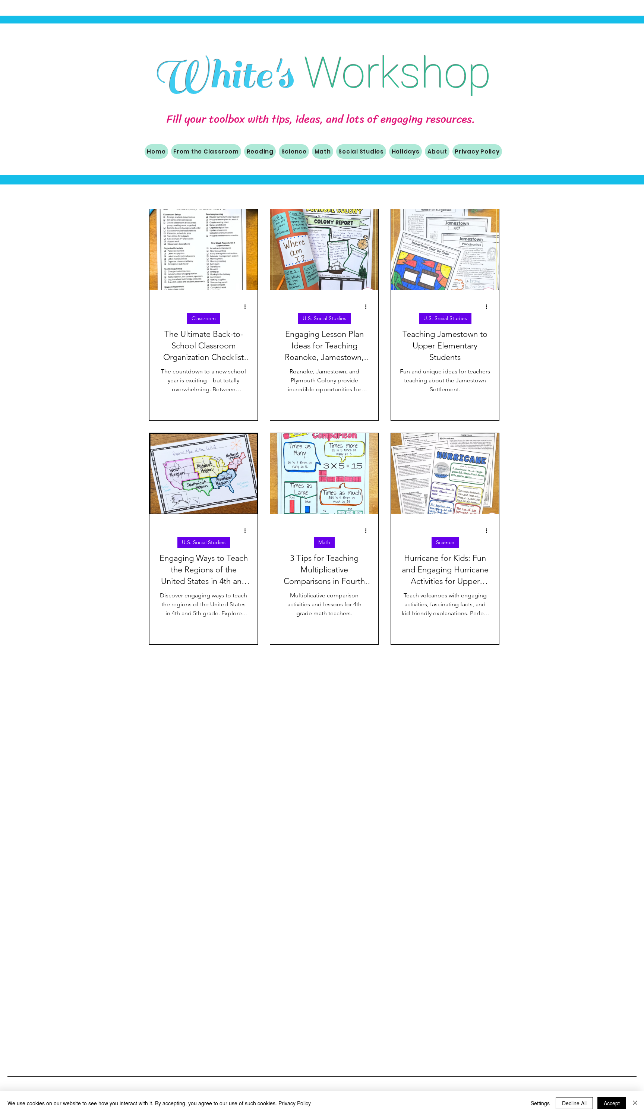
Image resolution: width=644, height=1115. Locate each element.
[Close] (635, 1103)
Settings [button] (540, 1103)
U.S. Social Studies (324, 318)
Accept (612, 1103)
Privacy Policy (294, 1103)
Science (445, 542)
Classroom (204, 318)
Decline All (574, 1103)
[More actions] (247, 306)
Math (324, 542)
